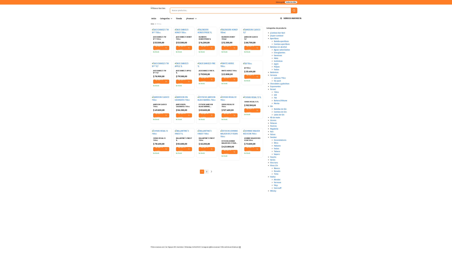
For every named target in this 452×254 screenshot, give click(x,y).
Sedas (276, 148)
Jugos (276, 64)
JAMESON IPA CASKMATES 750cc (183, 105)
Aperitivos (274, 38)
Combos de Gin (280, 112)
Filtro (276, 143)
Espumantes (275, 86)
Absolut (277, 180)
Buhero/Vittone (280, 100)
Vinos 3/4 (274, 165)
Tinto (276, 174)
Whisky (273, 191)
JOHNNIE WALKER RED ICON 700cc (252, 139)
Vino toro (274, 163)
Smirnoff (277, 188)
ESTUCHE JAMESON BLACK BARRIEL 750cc (206, 106)
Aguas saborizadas (282, 50)
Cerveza (273, 75)
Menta (276, 103)
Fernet (273, 89)
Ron (272, 132)
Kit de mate (275, 117)
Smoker (273, 137)
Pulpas (277, 67)
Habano (277, 146)
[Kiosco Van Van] (158, 10)
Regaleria (274, 129)
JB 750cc (247, 68)
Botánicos (274, 72)
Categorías (165, 18)
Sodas (276, 69)
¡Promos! (190, 18)
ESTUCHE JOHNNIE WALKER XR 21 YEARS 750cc (229, 143)
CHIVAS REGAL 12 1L (251, 102)
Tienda (179, 18)
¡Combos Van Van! (277, 33)
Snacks (273, 157)
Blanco (277, 168)
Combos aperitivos (282, 44)
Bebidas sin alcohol (278, 47)
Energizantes (279, 53)
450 (275, 95)
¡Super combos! (276, 36)
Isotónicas (278, 61)
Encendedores (280, 140)
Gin (271, 106)
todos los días (291, 2)
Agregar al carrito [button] (159, 48)
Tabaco (277, 151)
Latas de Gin (279, 115)
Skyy (276, 185)
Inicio (153, 18)
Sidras (272, 134)
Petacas (273, 123)
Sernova (277, 182)
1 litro (276, 92)
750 (275, 98)
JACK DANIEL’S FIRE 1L (206, 71)
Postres (273, 126)
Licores (273, 120)
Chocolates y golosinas (279, 84)
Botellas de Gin (280, 109)
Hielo (276, 58)
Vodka (272, 177)
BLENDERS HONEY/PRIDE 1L (205, 38)
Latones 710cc (280, 78)
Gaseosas (278, 55)
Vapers (277, 154)
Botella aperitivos (281, 41)
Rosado (277, 171)
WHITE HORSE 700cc (229, 71)
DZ (240, 247)
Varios (272, 160)
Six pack (277, 81)
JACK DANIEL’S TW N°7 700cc (159, 38)
